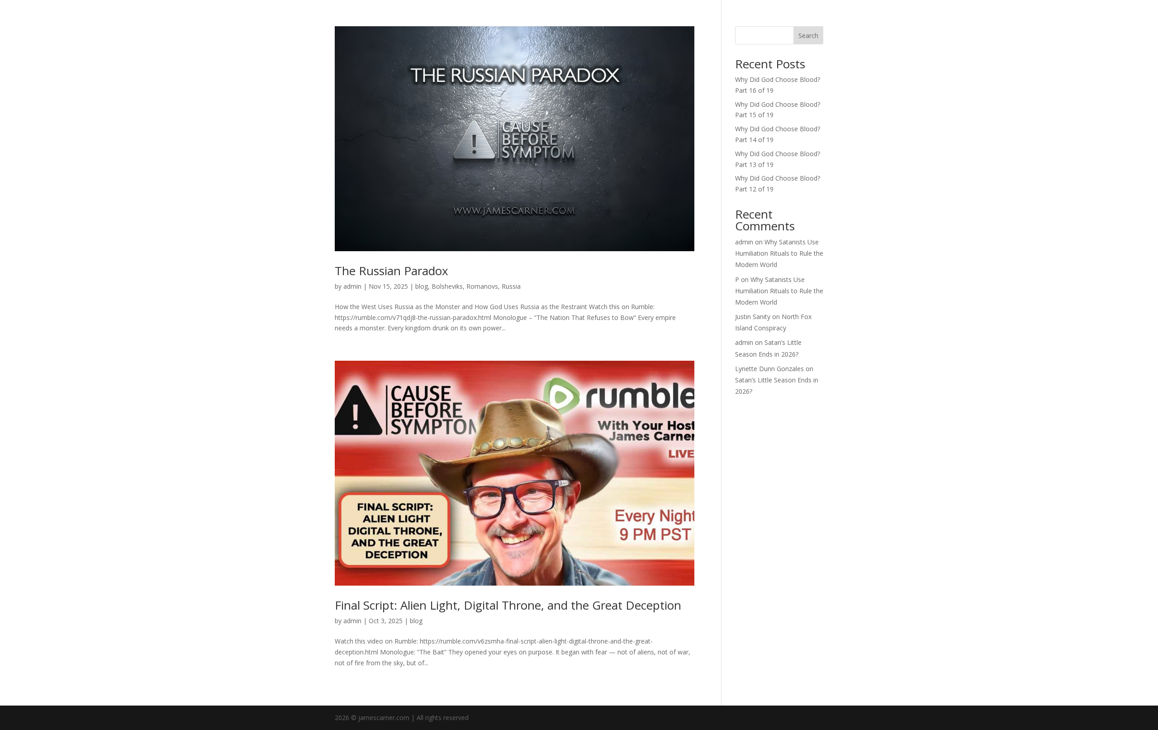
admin (352, 286)
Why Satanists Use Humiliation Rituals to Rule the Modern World (779, 253)
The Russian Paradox (391, 270)
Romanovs (482, 286)
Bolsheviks (447, 286)
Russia (511, 286)
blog (421, 286)
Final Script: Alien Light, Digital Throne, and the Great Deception (508, 605)
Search (808, 35)
